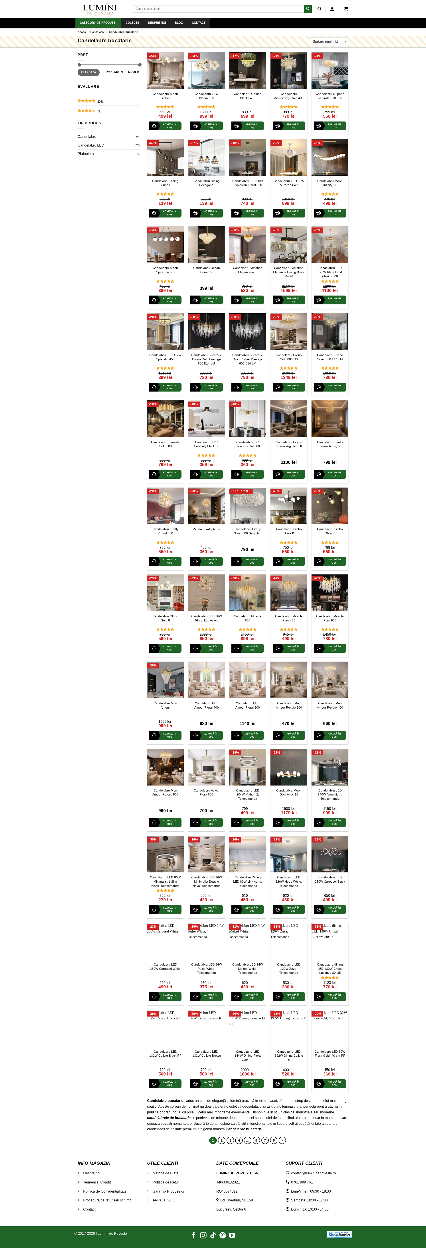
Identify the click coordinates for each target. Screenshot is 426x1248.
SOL (170, 1200)
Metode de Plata (165, 1173)
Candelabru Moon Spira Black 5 (165, 270)
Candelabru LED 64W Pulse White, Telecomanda (206, 968)
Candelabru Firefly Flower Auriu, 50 (330, 444)
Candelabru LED (91, 145)
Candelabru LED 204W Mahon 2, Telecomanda (247, 794)
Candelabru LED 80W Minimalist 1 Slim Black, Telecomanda (165, 881)
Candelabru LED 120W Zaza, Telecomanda (288, 968)
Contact (89, 1209)
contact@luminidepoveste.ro (312, 1173)
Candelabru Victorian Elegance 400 (247, 270)
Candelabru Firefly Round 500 (165, 531)
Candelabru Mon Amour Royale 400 (330, 705)
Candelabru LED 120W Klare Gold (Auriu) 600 (330, 272)
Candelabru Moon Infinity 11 (330, 183)
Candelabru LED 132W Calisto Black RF (165, 1054)
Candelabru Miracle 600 (247, 618)
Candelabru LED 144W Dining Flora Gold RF (248, 1056)
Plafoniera (86, 154)
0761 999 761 (301, 1182)
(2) (89, 112)
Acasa (82, 32)
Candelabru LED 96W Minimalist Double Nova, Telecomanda (206, 881)
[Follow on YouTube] (232, 1235)
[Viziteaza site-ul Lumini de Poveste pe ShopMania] (339, 1234)
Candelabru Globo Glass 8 (330, 531)
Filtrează (88, 72)
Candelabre (97, 32)
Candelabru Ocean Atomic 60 (206, 270)
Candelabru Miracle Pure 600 (330, 618)
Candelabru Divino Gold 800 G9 (289, 357)
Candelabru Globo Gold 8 (165, 618)
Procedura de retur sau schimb (107, 1200)
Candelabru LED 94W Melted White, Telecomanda (247, 968)
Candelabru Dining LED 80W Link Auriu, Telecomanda (247, 881)
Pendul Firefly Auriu (206, 529)
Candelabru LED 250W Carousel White (165, 966)
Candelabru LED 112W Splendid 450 (165, 357)
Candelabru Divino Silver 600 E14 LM (330, 357)
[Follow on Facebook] (194, 1235)
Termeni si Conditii (97, 1182)
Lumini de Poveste (112, 1233)
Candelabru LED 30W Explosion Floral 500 (247, 183)
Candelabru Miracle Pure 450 (289, 618)
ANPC (158, 1200)
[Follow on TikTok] (213, 1235)
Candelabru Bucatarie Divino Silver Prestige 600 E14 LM (247, 359)
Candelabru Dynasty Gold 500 (165, 444)
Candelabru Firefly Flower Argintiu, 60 (289, 444)
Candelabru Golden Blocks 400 (247, 96)
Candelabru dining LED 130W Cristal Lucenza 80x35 (330, 968)
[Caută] (319, 9)
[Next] (282, 1140)
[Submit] (308, 9)
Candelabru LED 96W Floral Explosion (206, 618)
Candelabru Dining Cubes (165, 183)
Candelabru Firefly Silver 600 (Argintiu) (248, 531)
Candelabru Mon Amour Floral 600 (247, 705)
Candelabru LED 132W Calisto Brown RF (206, 1056)
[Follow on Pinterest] (222, 1235)
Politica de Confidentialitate (104, 1191)
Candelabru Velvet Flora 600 (206, 792)
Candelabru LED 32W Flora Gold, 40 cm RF (330, 1054)
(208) (90, 102)
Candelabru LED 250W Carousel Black (330, 879)
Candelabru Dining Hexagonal (206, 183)
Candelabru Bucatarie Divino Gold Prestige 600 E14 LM (206, 359)
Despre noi (92, 1173)
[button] (332, 9)
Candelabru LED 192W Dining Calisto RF (289, 1056)
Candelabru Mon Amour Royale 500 (165, 792)
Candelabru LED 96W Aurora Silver (289, 183)
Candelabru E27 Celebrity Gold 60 (247, 444)
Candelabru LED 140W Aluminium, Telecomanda (330, 794)
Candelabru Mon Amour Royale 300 (289, 705)
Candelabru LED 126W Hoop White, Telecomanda (289, 881)
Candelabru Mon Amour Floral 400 (206, 705)
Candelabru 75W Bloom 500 (206, 96)
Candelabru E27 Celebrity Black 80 (206, 444)
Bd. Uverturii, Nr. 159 (236, 1200)
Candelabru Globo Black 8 (289, 531)
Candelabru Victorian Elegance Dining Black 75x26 (288, 272)
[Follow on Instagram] (203, 1235)
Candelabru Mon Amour (165, 705)
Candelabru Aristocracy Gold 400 (289, 96)
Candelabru (87, 137)
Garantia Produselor (168, 1191)
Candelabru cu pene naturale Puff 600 (330, 96)
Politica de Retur (166, 1182)
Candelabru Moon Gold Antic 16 (289, 792)
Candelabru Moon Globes (165, 96)
